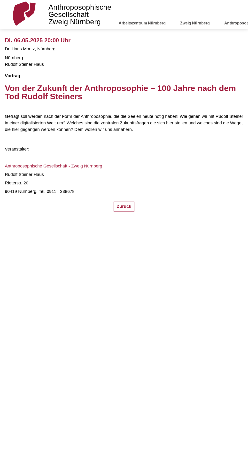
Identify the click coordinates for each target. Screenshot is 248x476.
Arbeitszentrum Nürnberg (142, 23)
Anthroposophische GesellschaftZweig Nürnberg (79, 14)
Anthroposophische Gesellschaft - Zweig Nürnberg (53, 166)
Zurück (124, 206)
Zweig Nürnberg (195, 23)
